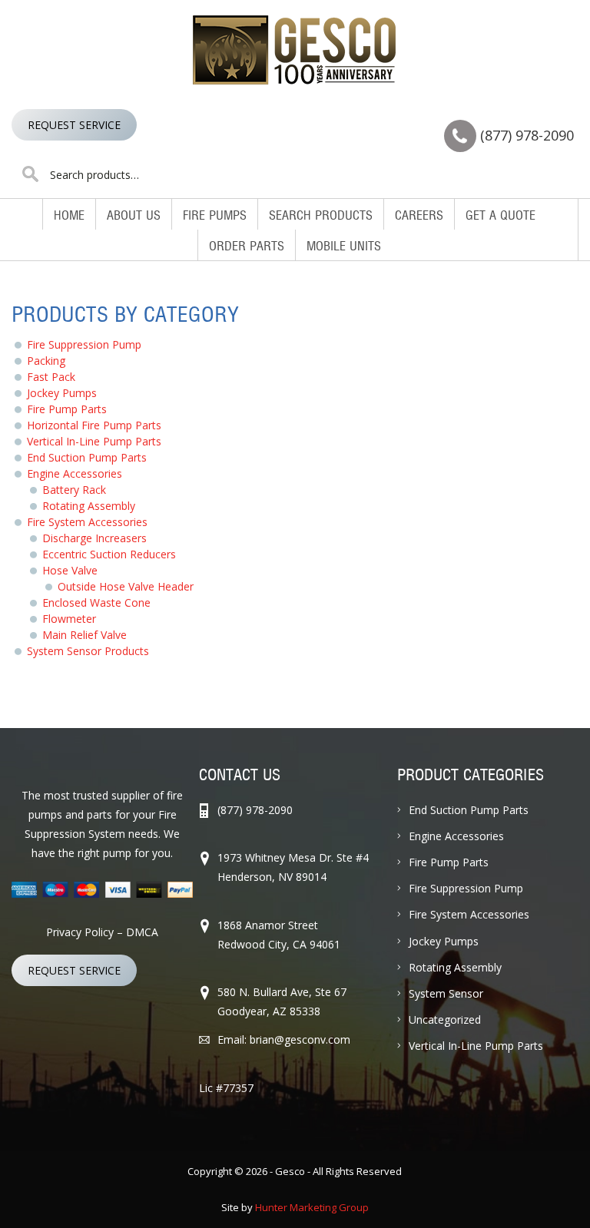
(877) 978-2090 (527, 135)
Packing (46, 360)
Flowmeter (69, 618)
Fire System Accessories (87, 522)
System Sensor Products (88, 651)
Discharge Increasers (94, 538)
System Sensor (446, 993)
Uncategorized (445, 1019)
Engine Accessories (74, 473)
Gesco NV (295, 49)
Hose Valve (70, 570)
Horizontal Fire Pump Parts (94, 425)
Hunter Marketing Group (312, 1207)
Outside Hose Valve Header (126, 586)
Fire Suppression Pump (84, 344)
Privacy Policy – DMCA (102, 932)
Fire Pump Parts (67, 409)
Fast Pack (51, 376)
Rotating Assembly (88, 505)
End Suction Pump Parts (87, 457)
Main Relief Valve (84, 634)
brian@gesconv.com (300, 1039)
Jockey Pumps (62, 393)
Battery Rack (74, 489)
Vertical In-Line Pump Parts (94, 441)
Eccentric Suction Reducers (109, 554)
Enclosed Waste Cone (96, 602)
